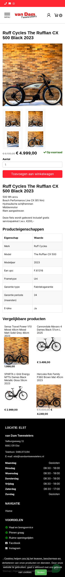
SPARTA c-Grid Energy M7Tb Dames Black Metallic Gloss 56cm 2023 (17, 378)
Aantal (6, 159)
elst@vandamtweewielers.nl (29, 456)
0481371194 (23, 451)
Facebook (14, 542)
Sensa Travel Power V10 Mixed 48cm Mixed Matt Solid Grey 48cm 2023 (18, 331)
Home (8, 510)
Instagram (14, 548)
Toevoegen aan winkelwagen (32, 174)
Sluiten (41, 572)
